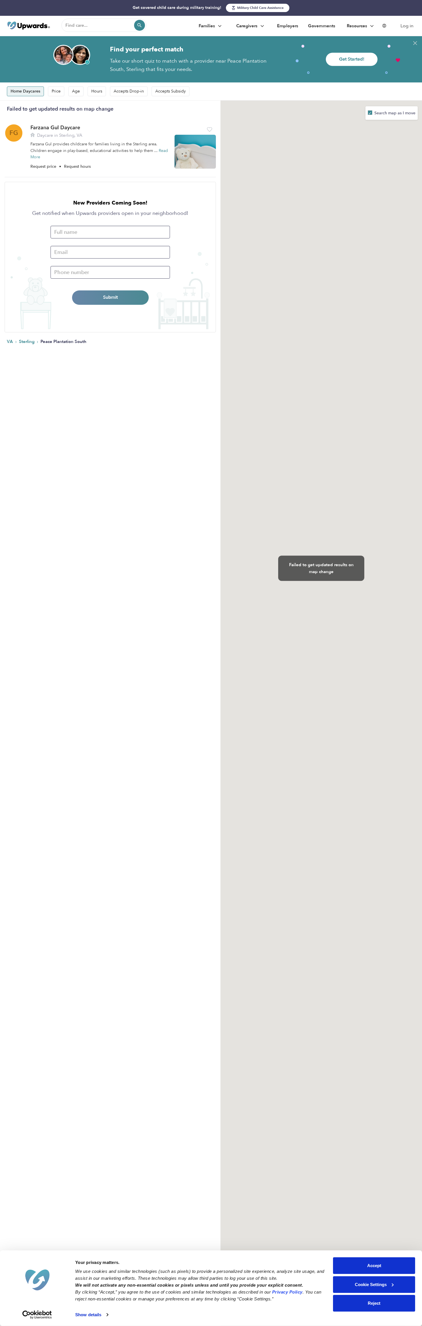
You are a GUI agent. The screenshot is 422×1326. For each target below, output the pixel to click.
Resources (357, 26)
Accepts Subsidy (170, 91)
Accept (374, 1265)
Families (207, 26)
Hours (96, 91)
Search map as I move (394, 113)
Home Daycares (25, 91)
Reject (374, 1303)
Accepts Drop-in (129, 91)
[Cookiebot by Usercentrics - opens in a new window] (37, 1314)
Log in (406, 26)
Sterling (27, 341)
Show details (88, 1314)
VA (10, 341)
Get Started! (351, 59)
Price (56, 91)
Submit (110, 297)
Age (76, 91)
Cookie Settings (371, 1284)
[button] (209, 129)
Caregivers (247, 26)
